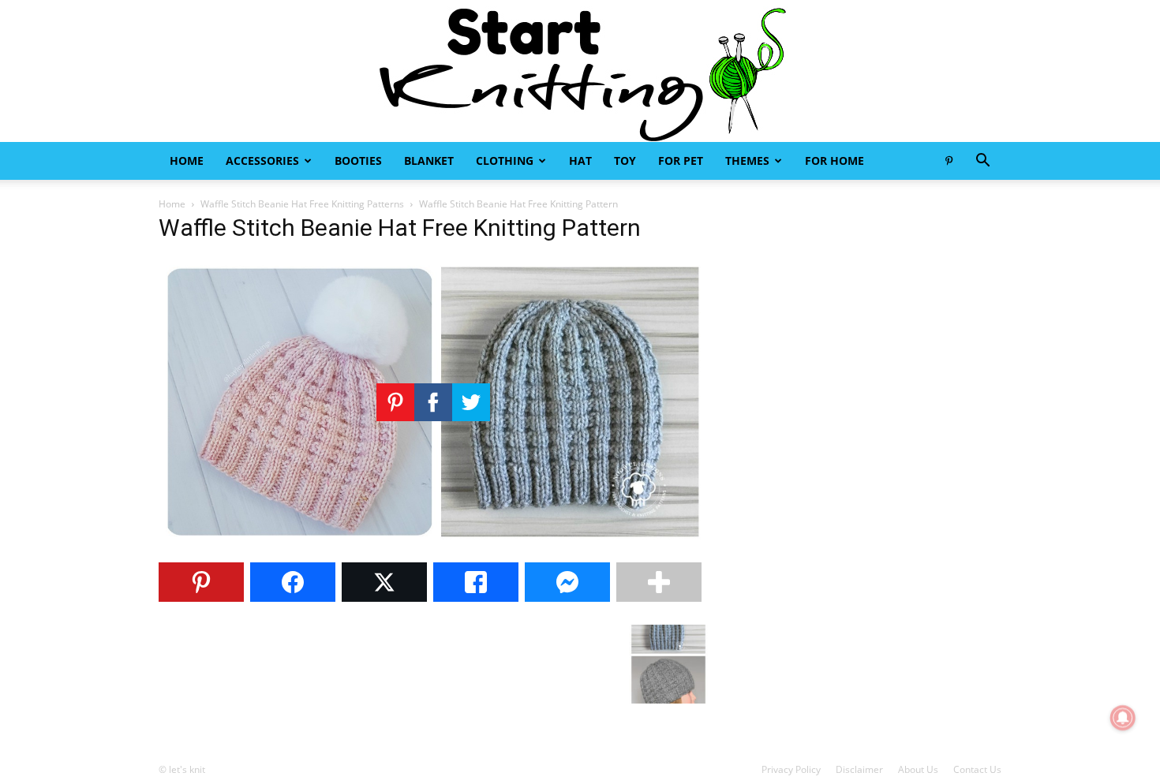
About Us (918, 769)
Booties (358, 160)
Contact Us (977, 769)
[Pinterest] (948, 161)
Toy (625, 160)
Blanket (429, 160)
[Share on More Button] (659, 582)
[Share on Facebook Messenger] (567, 582)
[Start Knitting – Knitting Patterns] (580, 71)
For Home (834, 160)
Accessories (262, 160)
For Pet (680, 160)
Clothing (504, 160)
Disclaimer (859, 769)
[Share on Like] (475, 582)
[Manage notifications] (1123, 717)
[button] (982, 162)
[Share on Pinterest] (201, 582)
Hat (580, 160)
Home (187, 160)
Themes (747, 160)
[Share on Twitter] (384, 582)
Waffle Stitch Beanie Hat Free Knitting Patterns (302, 204)
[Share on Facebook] (292, 582)
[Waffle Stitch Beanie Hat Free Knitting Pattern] (433, 541)
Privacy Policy (791, 769)
